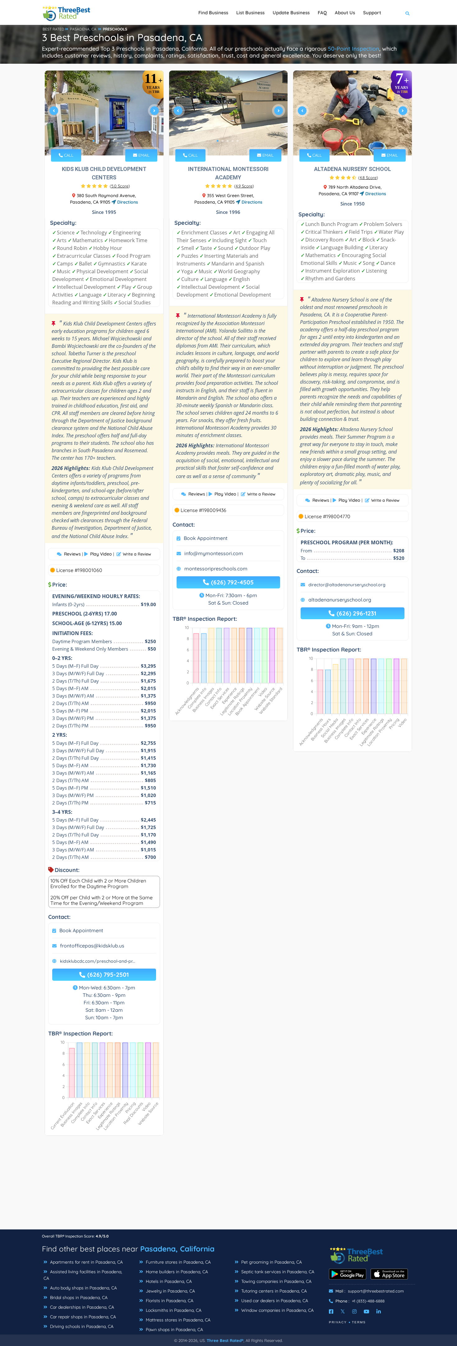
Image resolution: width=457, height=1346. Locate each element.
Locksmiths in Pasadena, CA (173, 1310)
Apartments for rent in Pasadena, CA (86, 1262)
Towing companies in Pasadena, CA (276, 1281)
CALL (68, 155)
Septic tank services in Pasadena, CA (277, 1272)
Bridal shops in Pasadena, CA (78, 1297)
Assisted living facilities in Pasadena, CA (83, 1275)
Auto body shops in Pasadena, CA (83, 1288)
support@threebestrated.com (376, 1290)
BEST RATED (53, 29)
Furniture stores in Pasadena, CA (178, 1262)
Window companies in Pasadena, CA (277, 1310)
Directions (127, 202)
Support (372, 13)
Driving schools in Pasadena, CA (81, 1326)
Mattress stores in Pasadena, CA (177, 1320)
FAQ (322, 13)
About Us (345, 13)
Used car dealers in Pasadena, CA (274, 1300)
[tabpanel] (104, 113)
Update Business (291, 13)
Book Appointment (81, 930)
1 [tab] (94, 141)
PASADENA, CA (83, 29)
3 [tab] (103, 141)
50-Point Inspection (353, 48)
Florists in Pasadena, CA (169, 1300)
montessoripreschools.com (215, 568)
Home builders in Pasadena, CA (176, 1272)
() (120, 185)
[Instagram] (354, 1311)
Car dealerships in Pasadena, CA (81, 1307)
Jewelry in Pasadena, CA (170, 1291)
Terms (359, 1322)
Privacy (338, 1322)
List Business (250, 13)
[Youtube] (366, 1311)
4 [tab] (108, 141)
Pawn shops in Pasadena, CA (174, 1329)
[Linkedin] (378, 1311)
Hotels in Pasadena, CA (168, 1281)
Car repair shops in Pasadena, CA (82, 1317)
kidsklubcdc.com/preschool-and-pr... (97, 961)
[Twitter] (342, 1311)
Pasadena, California (177, 1248)
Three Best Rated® (225, 1340)
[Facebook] (331, 1311)
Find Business (213, 13)
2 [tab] (98, 141)
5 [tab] (113, 141)
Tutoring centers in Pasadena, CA (273, 1291)
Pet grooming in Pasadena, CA (271, 1262)
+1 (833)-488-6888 (368, 1300)
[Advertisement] (228, 1185)
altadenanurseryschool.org (339, 600)
